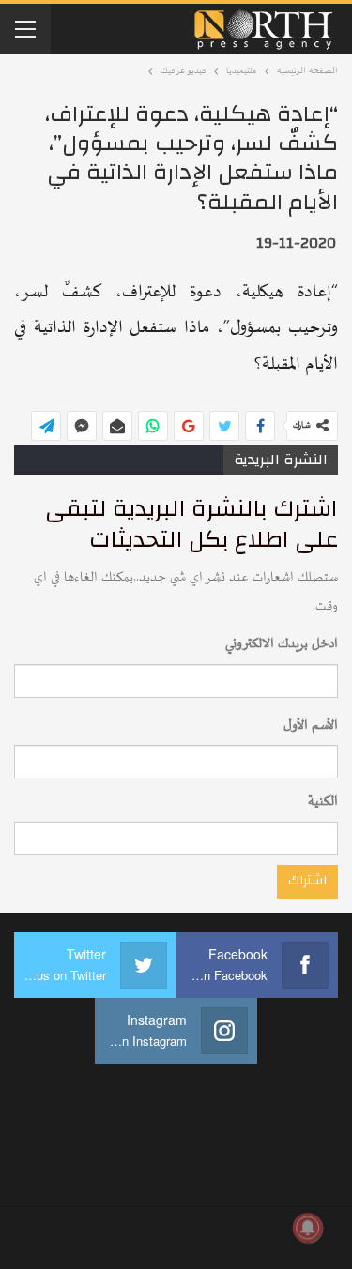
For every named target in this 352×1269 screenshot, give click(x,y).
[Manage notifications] (308, 1228)
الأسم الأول (310, 725)
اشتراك (307, 881)
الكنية (323, 801)
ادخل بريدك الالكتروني (281, 644)
